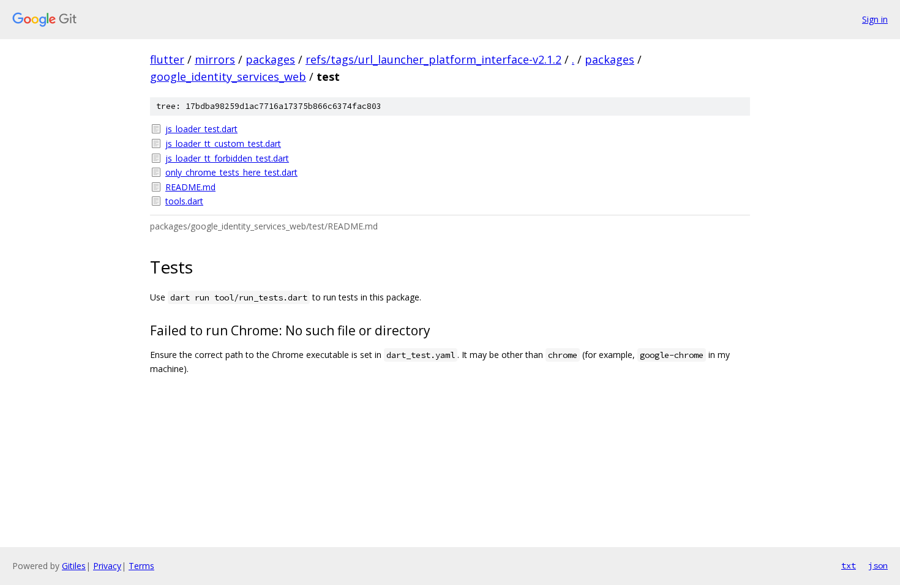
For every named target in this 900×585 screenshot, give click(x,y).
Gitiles (74, 566)
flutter (167, 59)
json (878, 565)
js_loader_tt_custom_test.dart (223, 143)
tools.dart (184, 201)
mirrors (215, 59)
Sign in (875, 19)
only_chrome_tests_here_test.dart (231, 172)
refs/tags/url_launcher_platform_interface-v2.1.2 (433, 59)
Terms (141, 566)
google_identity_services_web (228, 76)
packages (270, 59)
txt (848, 565)
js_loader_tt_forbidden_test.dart (227, 158)
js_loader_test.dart (201, 129)
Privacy (107, 566)
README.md (190, 187)
